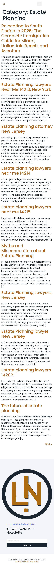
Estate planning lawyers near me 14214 (26, 170)
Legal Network (34, 561)
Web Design (25, 561)
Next (49, 444)
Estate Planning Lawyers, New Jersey (27, 295)
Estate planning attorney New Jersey (27, 128)
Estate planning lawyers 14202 (26, 372)
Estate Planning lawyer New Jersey (24, 333)
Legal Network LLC (37, 560)
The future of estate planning (21, 408)
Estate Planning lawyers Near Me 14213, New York (26, 87)
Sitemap (18, 561)
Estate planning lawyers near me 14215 (26, 209)
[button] (39, 4)
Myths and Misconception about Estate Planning (23, 251)
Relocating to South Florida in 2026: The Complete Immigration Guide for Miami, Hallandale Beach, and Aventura (25, 38)
